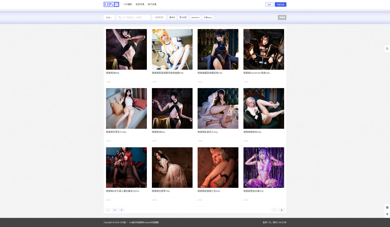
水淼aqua (208, 17)
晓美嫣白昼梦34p (161, 190)
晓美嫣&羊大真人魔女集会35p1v (122, 190)
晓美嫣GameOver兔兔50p (256, 72)
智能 (108, 17)
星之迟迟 (183, 17)
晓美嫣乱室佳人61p (208, 131)
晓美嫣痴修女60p (252, 131)
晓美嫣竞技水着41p (253, 190)
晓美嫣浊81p (158, 131)
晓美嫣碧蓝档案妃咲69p (210, 72)
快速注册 (280, 4)
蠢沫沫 (172, 17)
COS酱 (122, 222)
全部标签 (159, 17)
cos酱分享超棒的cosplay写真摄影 (144, 222)
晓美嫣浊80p (112, 72)
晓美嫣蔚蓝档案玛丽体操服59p (167, 72)
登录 (269, 4)
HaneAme (195, 17)
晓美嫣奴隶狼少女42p (209, 190)
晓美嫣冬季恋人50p (116, 131)
